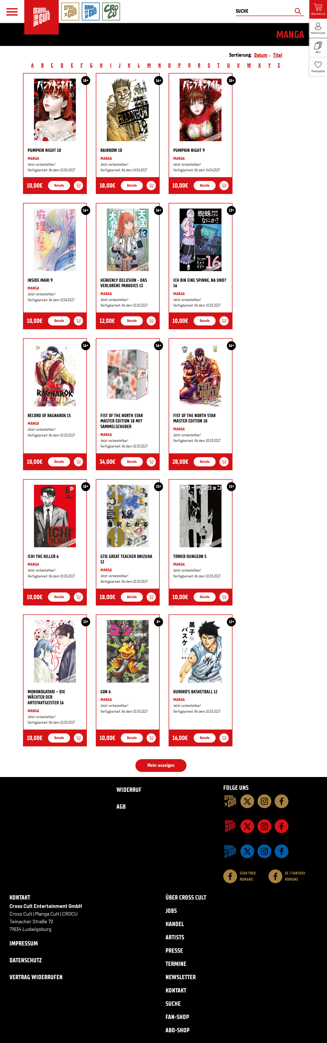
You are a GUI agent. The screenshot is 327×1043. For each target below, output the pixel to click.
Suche (173, 1003)
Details (59, 185)
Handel (175, 924)
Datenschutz (25, 960)
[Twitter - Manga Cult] (247, 826)
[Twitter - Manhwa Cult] (247, 851)
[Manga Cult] (230, 826)
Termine (176, 963)
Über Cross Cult (186, 897)
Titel (277, 55)
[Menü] (12, 12)
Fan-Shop (177, 1017)
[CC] (230, 801)
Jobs (171, 910)
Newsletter (181, 977)
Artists (175, 937)
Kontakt (176, 990)
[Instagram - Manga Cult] (264, 826)
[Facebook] (281, 801)
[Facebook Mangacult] (281, 826)
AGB (121, 806)
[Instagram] (264, 801)
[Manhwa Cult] (230, 851)
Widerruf (129, 789)
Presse (174, 950)
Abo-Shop (178, 1030)
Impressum (23, 943)
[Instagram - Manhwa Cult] (264, 851)
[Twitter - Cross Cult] (247, 801)
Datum (260, 55)
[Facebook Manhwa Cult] (281, 851)
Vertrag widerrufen (36, 977)
